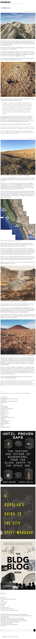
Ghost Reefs (3, 606)
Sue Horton (20, 132)
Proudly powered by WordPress (13, 636)
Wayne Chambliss (3, 619)
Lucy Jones (7, 117)
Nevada (18, 383)
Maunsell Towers (6, 617)
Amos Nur (30, 315)
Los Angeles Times (12, 131)
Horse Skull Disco (4, 603)
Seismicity (2, 132)
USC (33, 132)
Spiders (16, 132)
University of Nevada (19, 384)
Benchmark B (3, 605)
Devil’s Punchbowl (18, 185)
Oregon (21, 383)
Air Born (2, 600)
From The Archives (5, 596)
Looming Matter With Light (5, 427)
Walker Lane (3, 133)
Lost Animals (3, 412)
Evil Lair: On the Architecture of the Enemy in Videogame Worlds (16, 621)
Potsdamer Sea (3, 420)
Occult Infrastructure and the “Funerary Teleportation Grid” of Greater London (20, 616)
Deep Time (14, 381)
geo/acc (2, 405)
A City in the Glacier (4, 602)
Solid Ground (12, 132)
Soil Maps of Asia (3, 598)
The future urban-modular (5, 607)
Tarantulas (30, 132)
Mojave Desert (13, 383)
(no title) (2, 426)
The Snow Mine (9, 623)
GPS (16, 382)
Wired (12, 133)
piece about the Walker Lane (17, 48)
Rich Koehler (26, 312)
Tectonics (5, 384)
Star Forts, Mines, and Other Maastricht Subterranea (9, 401)
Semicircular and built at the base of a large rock (8, 599)
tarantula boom (18, 54)
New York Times (23, 131)
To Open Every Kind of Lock (5, 421)
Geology (14, 382)
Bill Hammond (12, 312)
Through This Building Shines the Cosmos (7, 417)
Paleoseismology (26, 383)
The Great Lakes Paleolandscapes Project (7, 609)
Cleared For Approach (4, 416)
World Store (3, 415)
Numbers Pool (3, 418)
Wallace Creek (21, 128)
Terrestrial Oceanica (29, 11)
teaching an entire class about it (8, 179)
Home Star (2, 424)
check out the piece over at (11, 376)
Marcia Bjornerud (8, 383)
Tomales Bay (5, 185)
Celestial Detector (3, 400)
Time (9, 384)
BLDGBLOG (5, 2)
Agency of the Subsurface (5, 411)
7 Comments (16, 133)
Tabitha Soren (13, 378)
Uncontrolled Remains (4, 407)
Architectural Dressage (4, 406)
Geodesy (10, 382)
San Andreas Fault (29, 131)
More (28, 393)
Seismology (7, 132)
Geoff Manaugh (3, 618)
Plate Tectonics (32, 383)
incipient (23, 195)
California (2, 381)
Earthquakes (26, 381)
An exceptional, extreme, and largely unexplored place (9, 610)
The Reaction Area (4, 410)
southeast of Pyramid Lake (5, 311)
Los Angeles (6, 131)
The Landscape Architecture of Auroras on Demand (9, 399)
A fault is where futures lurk (6, 45)
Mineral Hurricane (4, 402)
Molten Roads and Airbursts (5, 423)
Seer (1, 404)
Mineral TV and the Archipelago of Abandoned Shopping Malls (17, 614)
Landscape (2, 383)
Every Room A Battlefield (5, 413)
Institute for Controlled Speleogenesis (7, 408)
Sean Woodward (3, 616)
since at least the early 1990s (22, 316)
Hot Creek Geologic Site (10, 301)
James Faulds (28, 308)
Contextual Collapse (4, 397)
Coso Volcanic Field (8, 381)
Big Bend (28, 380)
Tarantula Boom (25, 132)
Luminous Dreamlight (4, 422)
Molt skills (2, 621)
